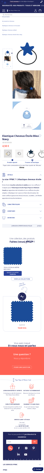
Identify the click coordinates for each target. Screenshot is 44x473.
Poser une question (22, 367)
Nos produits (6, 16)
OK (34, 442)
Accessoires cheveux (8, 21)
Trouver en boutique (32, 162)
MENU (3, 11)
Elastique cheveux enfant (9, 30)
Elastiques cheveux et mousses (11, 25)
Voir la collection (22, 279)
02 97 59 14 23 (24, 426)
